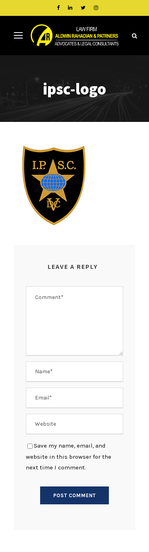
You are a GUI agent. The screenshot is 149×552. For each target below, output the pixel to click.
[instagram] (96, 8)
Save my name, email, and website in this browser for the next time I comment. (68, 456)
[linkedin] (70, 8)
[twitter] (83, 8)
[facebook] (58, 8)
